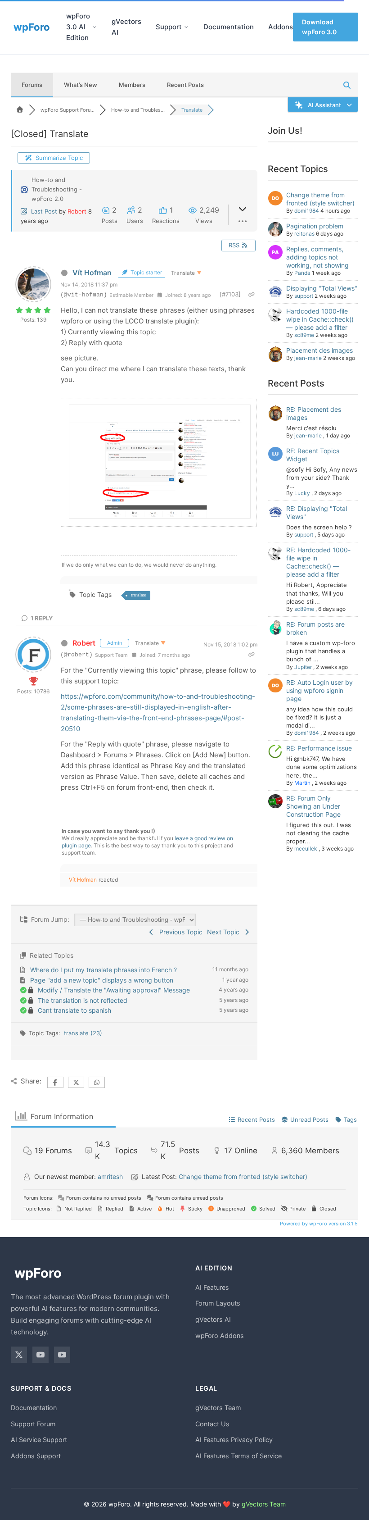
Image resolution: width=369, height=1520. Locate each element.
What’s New (80, 84)
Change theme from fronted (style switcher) (320, 199)
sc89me (304, 335)
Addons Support (36, 1456)
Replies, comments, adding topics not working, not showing (317, 257)
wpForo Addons (219, 1335)
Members (132, 84)
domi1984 (306, 210)
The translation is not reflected (82, 1000)
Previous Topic (179, 932)
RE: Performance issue (319, 748)
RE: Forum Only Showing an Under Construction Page (313, 806)
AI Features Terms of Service (238, 1456)
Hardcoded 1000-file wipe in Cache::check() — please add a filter (320, 319)
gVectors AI (126, 26)
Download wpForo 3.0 (319, 27)
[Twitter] (19, 1355)
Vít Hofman (92, 272)
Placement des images (319, 350)
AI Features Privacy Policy (234, 1439)
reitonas (304, 233)
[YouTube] (40, 1355)
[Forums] (20, 110)
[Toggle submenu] (94, 27)
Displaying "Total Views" (321, 288)
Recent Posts (185, 84)
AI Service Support (39, 1439)
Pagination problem (314, 226)
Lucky (302, 493)
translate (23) (83, 1033)
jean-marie (308, 358)
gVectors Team (218, 1407)
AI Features (212, 1287)
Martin (302, 782)
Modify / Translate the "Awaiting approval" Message (114, 990)
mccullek (305, 848)
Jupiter (303, 667)
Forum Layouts (217, 1303)
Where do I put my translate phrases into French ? (103, 970)
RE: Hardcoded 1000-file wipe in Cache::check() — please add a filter (318, 562)
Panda (302, 272)
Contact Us (212, 1424)
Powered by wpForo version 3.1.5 (318, 1223)
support (303, 295)
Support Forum (33, 1424)
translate (138, 594)
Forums (32, 84)
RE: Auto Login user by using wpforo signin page (319, 690)
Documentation (228, 27)
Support (169, 27)
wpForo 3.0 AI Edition (78, 27)
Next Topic (225, 932)
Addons (280, 27)
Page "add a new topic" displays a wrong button (101, 980)
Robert (77, 211)
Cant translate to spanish (74, 1010)
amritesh (110, 1176)
